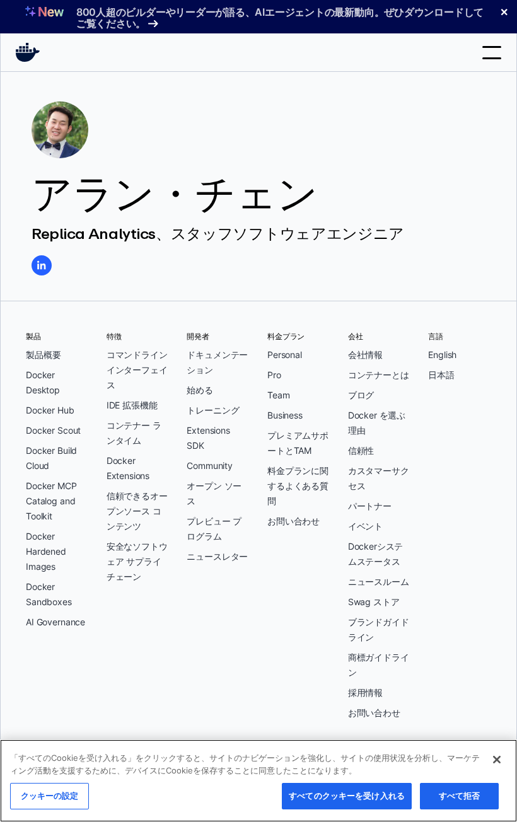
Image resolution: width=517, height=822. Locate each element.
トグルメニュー (491, 52)
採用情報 (365, 692)
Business (285, 415)
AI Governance (55, 621)
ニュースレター (217, 556)
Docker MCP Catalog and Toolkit (51, 500)
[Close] (497, 759)
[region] (258, 780)
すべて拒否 (459, 795)
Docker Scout (53, 430)
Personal (284, 354)
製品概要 (43, 354)
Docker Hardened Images (46, 551)
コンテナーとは (378, 374)
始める (200, 390)
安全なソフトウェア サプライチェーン (137, 561)
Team (278, 395)
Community (210, 465)
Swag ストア (374, 601)
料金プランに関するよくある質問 (297, 485)
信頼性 (361, 450)
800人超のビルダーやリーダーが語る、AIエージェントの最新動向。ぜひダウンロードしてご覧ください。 (280, 18)
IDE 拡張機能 (132, 405)
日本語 (441, 374)
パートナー (370, 506)
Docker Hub (50, 410)
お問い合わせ (293, 521)
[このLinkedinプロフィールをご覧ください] (42, 265)
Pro (274, 374)
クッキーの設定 (50, 795)
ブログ (361, 395)
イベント (365, 526)
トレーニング (213, 410)
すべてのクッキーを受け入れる (347, 795)
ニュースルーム (378, 581)
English (442, 354)
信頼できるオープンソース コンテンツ (137, 510)
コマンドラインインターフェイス (137, 369)
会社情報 (365, 354)
